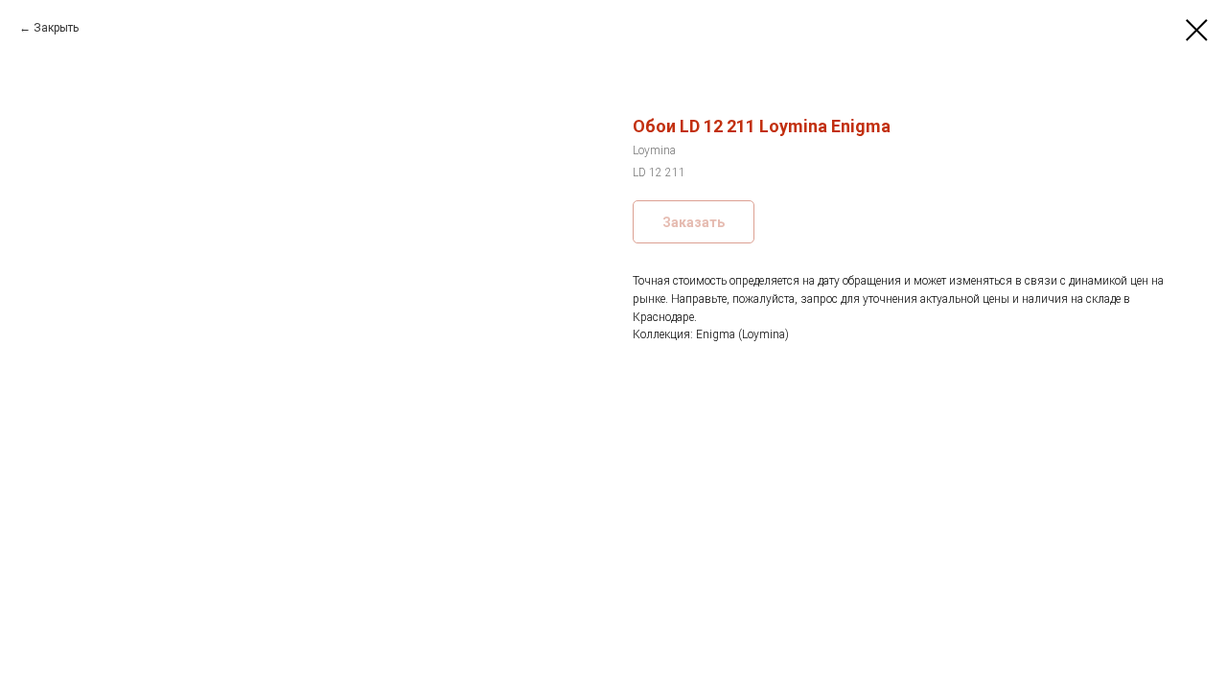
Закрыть (56, 27)
